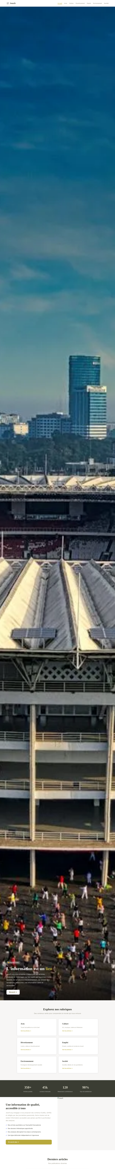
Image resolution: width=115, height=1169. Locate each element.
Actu (65, 3)
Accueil (60, 3)
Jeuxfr (11, 3)
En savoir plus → (13, 1142)
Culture (71, 3)
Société (106, 3)
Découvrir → (13, 992)
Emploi (89, 3)
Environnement (97, 3)
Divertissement (80, 3)
